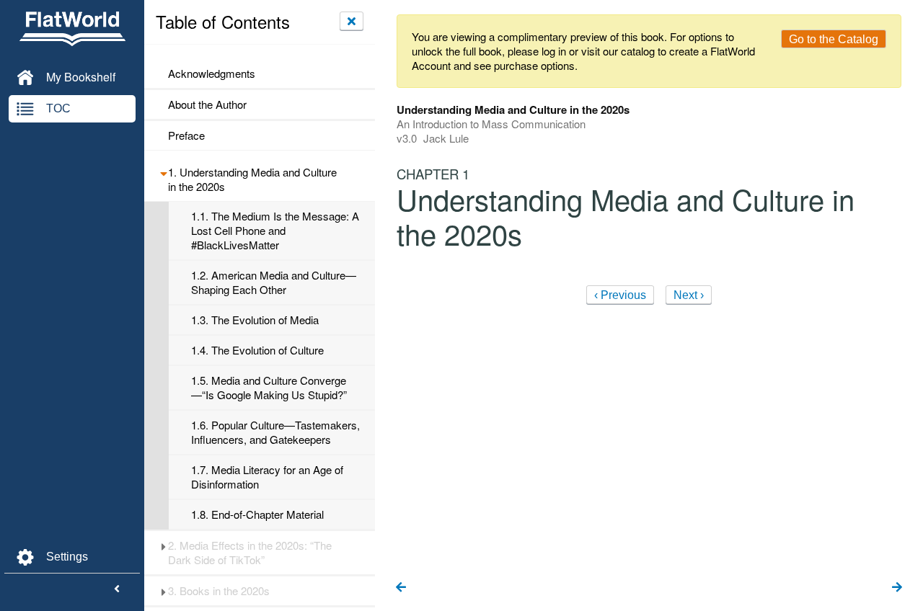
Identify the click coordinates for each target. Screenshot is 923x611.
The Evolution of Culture (257, 350)
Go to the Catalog (833, 39)
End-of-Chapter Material (257, 514)
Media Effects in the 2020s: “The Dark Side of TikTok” (250, 552)
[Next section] (897, 588)
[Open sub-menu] (163, 172)
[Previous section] (401, 588)
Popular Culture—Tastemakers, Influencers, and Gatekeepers (275, 432)
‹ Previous (620, 295)
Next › (689, 295)
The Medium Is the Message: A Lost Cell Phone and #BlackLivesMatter (275, 230)
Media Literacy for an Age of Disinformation (267, 477)
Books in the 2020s (219, 591)
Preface (186, 135)
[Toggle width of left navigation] (116, 589)
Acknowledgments (211, 73)
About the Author (207, 104)
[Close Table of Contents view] (351, 21)
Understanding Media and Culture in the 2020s (252, 179)
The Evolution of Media (255, 320)
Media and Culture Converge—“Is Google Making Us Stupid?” (269, 387)
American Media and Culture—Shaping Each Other (273, 282)
